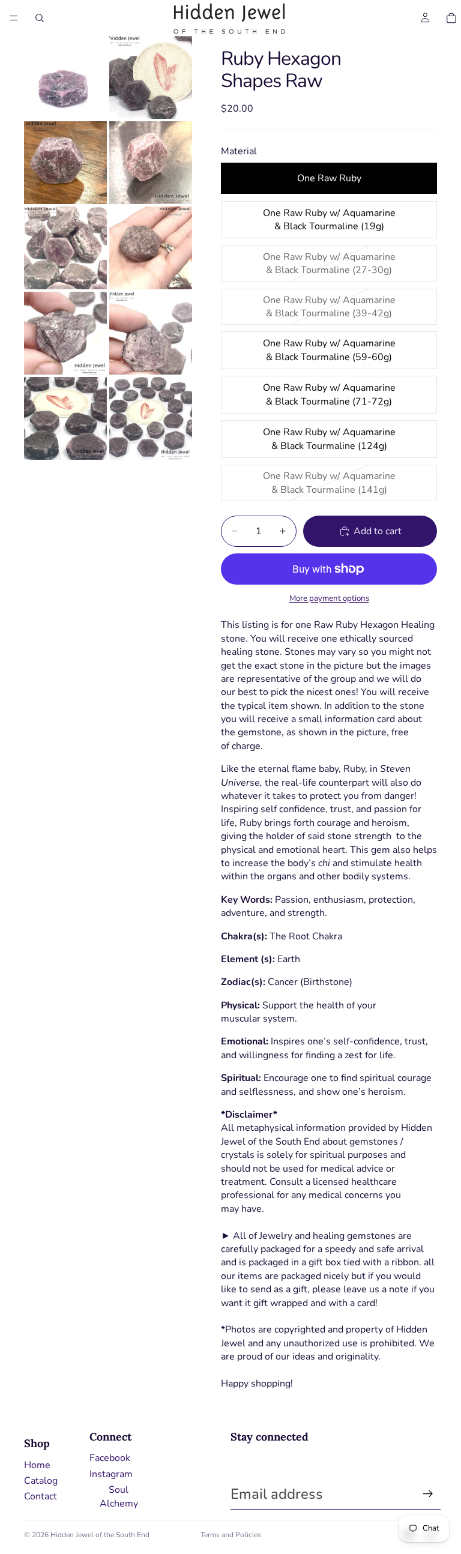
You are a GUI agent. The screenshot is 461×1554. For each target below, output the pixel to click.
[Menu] (14, 18)
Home (37, 1465)
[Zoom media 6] (150, 247)
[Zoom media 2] (150, 77)
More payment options (329, 598)
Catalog (41, 1480)
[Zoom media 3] (65, 162)
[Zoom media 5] (65, 247)
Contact (40, 1496)
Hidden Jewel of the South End (99, 1535)
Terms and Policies (230, 1535)
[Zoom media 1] (65, 77)
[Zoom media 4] (150, 162)
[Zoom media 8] (150, 333)
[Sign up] (428, 1494)
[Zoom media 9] (65, 418)
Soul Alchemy (119, 1496)
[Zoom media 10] (150, 418)
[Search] (39, 18)
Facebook (109, 1458)
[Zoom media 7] (65, 333)
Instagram (111, 1474)
